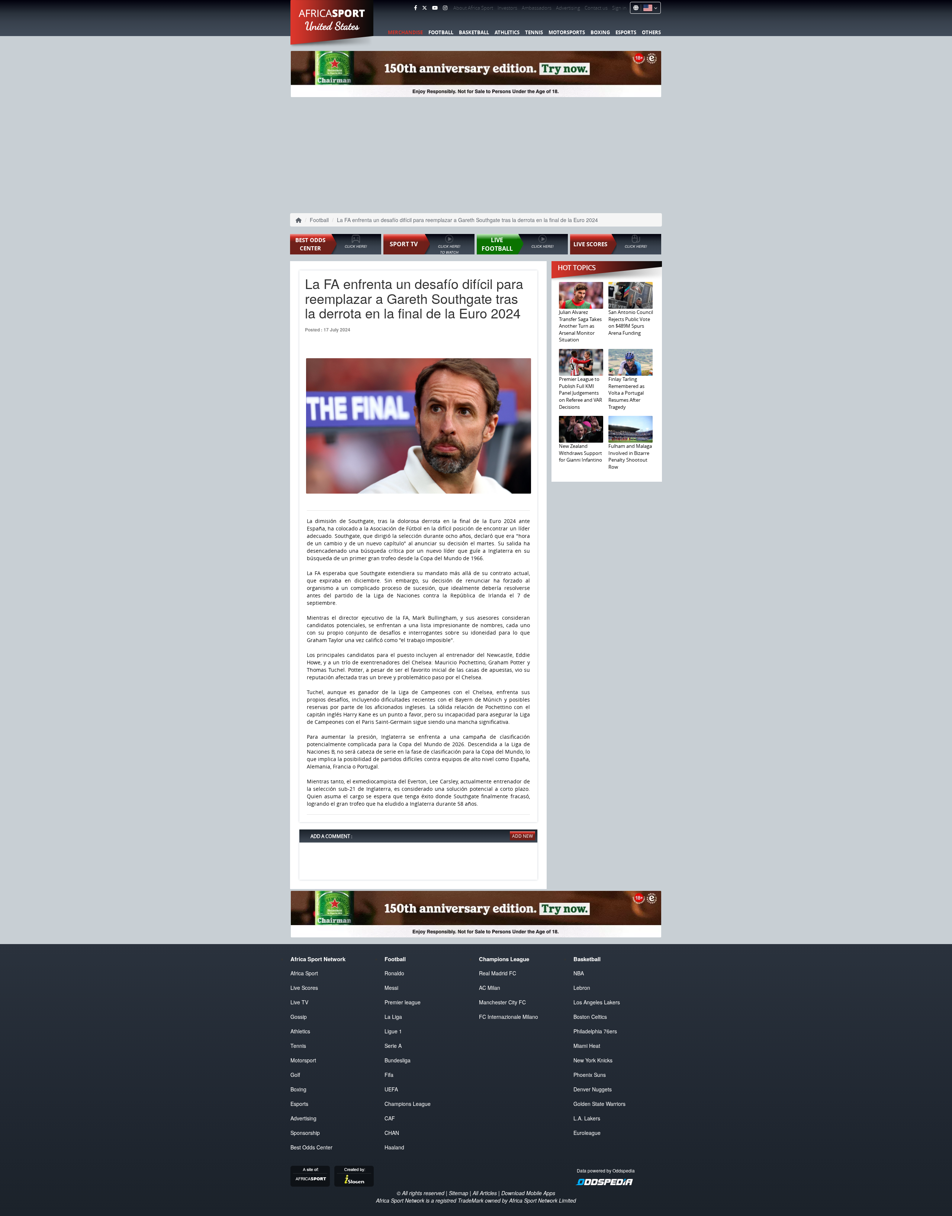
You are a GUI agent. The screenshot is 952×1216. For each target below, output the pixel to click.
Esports (625, 32)
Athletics (507, 32)
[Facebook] (415, 7)
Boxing (600, 32)
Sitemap (458, 1193)
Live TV (299, 1002)
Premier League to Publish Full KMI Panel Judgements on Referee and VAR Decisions (580, 393)
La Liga (393, 1016)
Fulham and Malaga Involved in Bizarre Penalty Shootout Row (630, 456)
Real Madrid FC (497, 973)
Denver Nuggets (592, 1089)
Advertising (568, 7)
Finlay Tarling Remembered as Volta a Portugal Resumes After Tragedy (626, 393)
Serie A (393, 1045)
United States (332, 26)
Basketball (474, 32)
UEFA (391, 1089)
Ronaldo (394, 973)
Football (440, 32)
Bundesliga (398, 1060)
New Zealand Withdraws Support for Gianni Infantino (580, 453)
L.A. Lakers (586, 1118)
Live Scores (304, 987)
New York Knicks (592, 1060)
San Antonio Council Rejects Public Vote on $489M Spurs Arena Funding (630, 322)
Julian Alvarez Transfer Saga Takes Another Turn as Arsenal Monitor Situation (580, 326)
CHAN (392, 1132)
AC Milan (489, 987)
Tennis (534, 32)
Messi (391, 987)
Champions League (408, 1103)
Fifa (389, 1074)
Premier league (403, 1002)
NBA (578, 973)
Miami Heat (586, 1045)
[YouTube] (435, 7)
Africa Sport (304, 973)
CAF (390, 1118)
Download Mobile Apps (528, 1193)
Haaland (394, 1147)
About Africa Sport (473, 7)
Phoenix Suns (589, 1074)
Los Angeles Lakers (596, 1002)
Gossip (298, 1016)
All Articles (485, 1193)
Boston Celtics (590, 1016)
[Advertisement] (476, 154)
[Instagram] (445, 7)
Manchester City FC (502, 1002)
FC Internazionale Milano (508, 1016)
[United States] (649, 7)
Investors (507, 7)
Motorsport (303, 1060)
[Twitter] (424, 7)
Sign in (619, 7)
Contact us (596, 7)
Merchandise (405, 32)
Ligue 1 (393, 1031)
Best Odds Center (311, 1147)
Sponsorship (305, 1132)
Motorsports (567, 32)
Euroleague (587, 1132)
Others (651, 32)
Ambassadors (536, 7)
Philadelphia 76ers (595, 1031)
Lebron (581, 987)
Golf (295, 1074)
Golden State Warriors (599, 1103)
